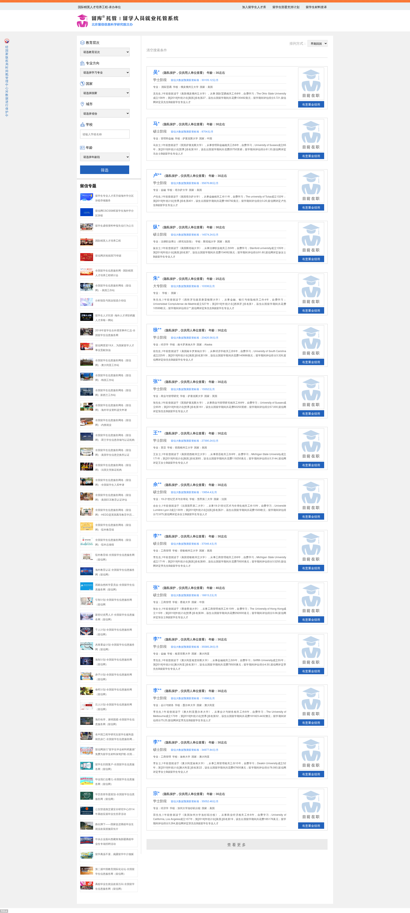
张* (156, 587)
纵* (156, 226)
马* (156, 123)
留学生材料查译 (316, 7)
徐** (157, 329)
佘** (157, 484)
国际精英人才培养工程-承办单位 (99, 7)
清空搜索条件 (156, 49)
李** (157, 535)
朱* (156, 277)
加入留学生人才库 (254, 7)
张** (157, 381)
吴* (156, 71)
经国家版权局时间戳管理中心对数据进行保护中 (6, 81)
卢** (157, 174)
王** (157, 432)
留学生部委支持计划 (285, 7)
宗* (156, 793)
